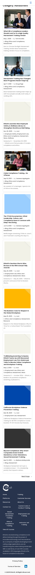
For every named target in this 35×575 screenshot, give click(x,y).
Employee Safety (11, 134)
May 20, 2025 (8, 271)
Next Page (27, 476)
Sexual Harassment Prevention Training (9, 515)
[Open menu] (30, 2)
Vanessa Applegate (23, 178)
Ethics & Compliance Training (9, 524)
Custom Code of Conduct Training (24, 507)
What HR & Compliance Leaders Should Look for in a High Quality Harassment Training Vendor (16, 33)
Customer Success (24, 498)
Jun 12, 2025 (7, 226)
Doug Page (19, 84)
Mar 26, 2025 (8, 413)
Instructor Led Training (24, 524)
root (18, 131)
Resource (7, 321)
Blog (6, 41)
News (5, 138)
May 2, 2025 (7, 368)
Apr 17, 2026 (7, 84)
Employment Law (23, 134)
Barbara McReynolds (23, 460)
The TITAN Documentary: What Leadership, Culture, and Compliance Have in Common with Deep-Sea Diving (17, 219)
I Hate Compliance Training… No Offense (16, 174)
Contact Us (7, 507)
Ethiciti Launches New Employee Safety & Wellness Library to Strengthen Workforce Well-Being (17, 126)
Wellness (11, 138)
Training (20, 494)
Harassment (8, 43)
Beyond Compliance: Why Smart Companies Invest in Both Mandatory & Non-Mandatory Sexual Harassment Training (16, 454)
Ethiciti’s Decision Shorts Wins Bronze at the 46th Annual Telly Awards (15, 266)
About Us (21, 502)
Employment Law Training (24, 515)
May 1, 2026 (7, 39)
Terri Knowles (19, 39)
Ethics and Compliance (16, 41)
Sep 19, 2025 (8, 178)
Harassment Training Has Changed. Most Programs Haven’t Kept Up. (17, 80)
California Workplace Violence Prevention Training (15, 409)
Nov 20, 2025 (8, 131)
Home (5, 494)
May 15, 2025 (8, 316)
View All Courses (8, 529)
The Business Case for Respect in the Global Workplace (16, 312)
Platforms (6, 498)
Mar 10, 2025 (8, 460)
